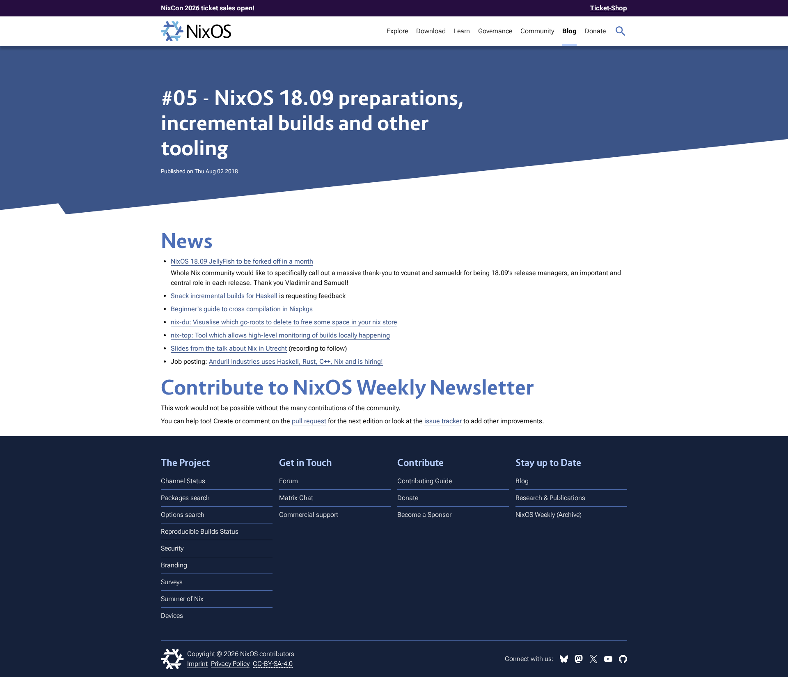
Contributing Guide (424, 481)
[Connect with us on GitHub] (623, 659)
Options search (182, 515)
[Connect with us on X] (593, 659)
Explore (397, 31)
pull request (309, 421)
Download (431, 31)
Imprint (197, 664)
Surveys (172, 582)
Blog (569, 31)
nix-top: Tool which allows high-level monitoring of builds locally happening (280, 335)
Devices (172, 616)
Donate (595, 31)
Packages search (185, 498)
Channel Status (183, 481)
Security (172, 548)
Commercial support (308, 515)
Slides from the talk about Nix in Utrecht (229, 348)
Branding (174, 565)
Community (537, 31)
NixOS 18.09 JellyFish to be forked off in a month (242, 261)
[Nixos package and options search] (620, 31)
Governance (495, 31)
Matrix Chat (296, 498)
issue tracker (443, 421)
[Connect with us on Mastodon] (579, 659)
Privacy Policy (230, 664)
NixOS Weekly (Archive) (548, 515)
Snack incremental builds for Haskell (224, 296)
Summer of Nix (182, 599)
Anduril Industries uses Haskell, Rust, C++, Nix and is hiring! (296, 361)
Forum (288, 481)
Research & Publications (550, 498)
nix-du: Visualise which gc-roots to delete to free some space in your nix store (284, 322)
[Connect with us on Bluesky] (564, 659)
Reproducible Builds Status (199, 531)
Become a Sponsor (424, 515)
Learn (462, 31)
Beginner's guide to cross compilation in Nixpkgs (242, 309)
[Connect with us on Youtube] (608, 659)
